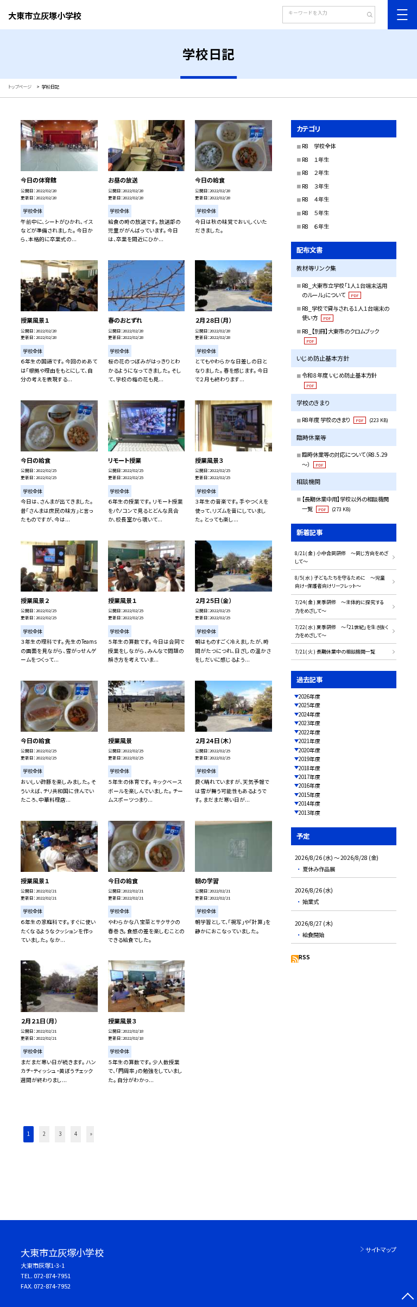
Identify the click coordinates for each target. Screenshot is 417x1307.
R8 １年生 (315, 159)
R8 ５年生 (315, 213)
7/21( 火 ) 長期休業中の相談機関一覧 (335, 651)
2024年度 (309, 714)
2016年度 (309, 785)
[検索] (365, 16)
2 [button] (44, 1134)
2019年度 (309, 759)
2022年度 (309, 732)
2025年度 (309, 705)
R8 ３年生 (315, 186)
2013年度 (309, 812)
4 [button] (75, 1134)
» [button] (91, 1134)
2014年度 (309, 803)
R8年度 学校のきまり (345, 420)
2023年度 (309, 723)
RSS (304, 957)
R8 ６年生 (315, 226)
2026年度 (309, 696)
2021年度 (309, 741)
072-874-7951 (52, 1275)
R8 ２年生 (315, 172)
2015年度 (309, 795)
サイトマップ (380, 1249)
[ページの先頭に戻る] (407, 1297)
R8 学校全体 (319, 146)
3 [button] (60, 1134)
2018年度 (309, 768)
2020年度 (309, 750)
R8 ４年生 (315, 199)
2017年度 (309, 777)
